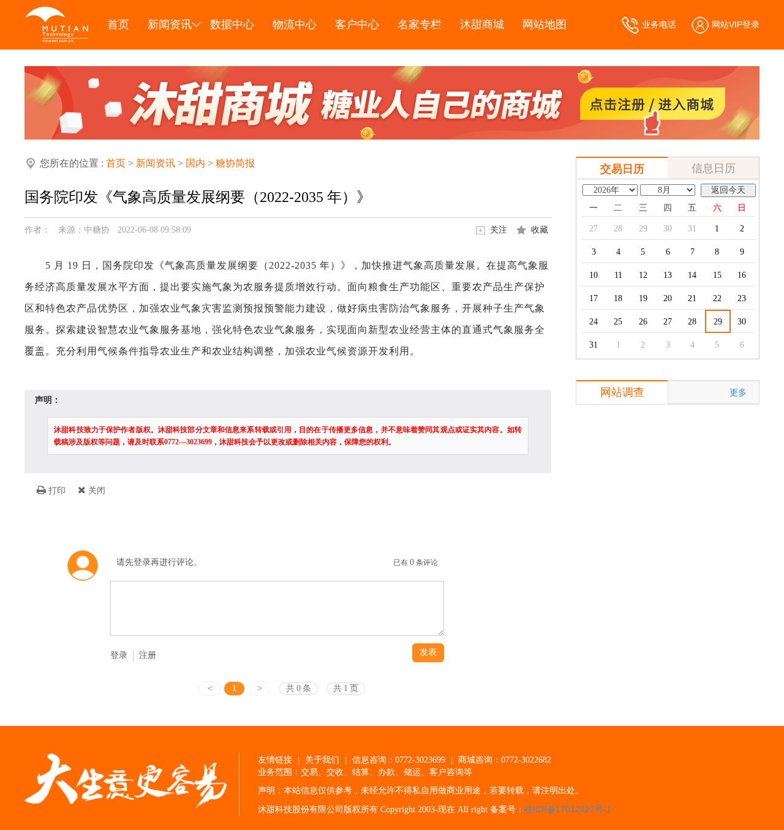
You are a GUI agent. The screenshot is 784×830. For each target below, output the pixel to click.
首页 (118, 24)
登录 (118, 655)
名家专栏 (420, 24)
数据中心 (232, 24)
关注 (498, 229)
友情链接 (275, 760)
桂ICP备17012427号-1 (567, 809)
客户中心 (357, 24)
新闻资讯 (170, 24)
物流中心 (295, 24)
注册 (147, 655)
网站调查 (622, 392)
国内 (195, 163)
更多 (738, 392)
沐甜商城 (482, 24)
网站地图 (544, 24)
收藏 (539, 229)
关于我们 (322, 760)
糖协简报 (235, 163)
